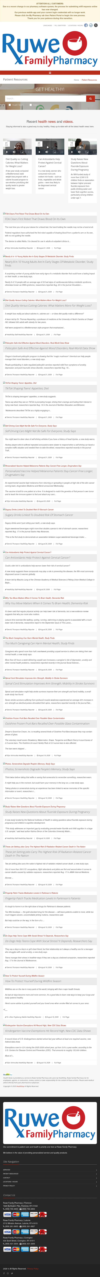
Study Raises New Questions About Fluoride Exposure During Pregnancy (47, 812)
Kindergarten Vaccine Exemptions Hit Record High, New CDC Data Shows (47, 1031)
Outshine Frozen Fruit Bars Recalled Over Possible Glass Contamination (47, 723)
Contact (6, 1178)
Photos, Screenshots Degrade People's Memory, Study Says (39, 769)
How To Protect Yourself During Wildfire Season (33, 981)
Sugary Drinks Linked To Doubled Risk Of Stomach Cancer (39, 515)
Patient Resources (10, 1174)
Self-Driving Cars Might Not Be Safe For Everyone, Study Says (40, 431)
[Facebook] (86, 25)
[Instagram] (91, 25)
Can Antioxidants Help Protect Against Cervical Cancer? (49, 163)
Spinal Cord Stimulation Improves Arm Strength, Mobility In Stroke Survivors (49, 683)
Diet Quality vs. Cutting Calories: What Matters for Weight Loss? (17, 163)
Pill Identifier (60, 25)
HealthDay (20, 1086)
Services (6, 1170)
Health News (17, 105)
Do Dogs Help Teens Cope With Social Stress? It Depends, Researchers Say (48, 941)
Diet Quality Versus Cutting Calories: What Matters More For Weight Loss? (48, 305)
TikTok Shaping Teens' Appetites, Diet (27, 388)
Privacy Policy (9, 1186)
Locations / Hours (75, 25)
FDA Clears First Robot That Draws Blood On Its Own (35, 219)
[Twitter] (96, 25)
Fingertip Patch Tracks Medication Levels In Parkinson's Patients (42, 898)
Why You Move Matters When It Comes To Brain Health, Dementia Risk (46, 603)
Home (76, 80)
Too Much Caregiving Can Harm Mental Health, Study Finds (39, 643)
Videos (36, 105)
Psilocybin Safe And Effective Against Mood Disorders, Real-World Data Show (50, 348)
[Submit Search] (90, 99)
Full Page (57, 248)
